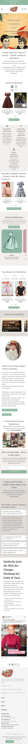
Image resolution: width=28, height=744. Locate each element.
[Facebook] (10, 664)
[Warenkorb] (25, 9)
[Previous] (12, 116)
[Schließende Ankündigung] (25, 2)
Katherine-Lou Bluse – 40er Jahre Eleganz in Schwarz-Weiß (20, 299)
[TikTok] (18, 664)
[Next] (16, 116)
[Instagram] (13, 664)
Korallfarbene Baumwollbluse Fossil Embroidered (7, 200)
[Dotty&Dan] (14, 9)
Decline (10, 741)
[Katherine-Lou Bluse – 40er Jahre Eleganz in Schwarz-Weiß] (21, 288)
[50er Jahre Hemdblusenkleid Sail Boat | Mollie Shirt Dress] (20, 189)
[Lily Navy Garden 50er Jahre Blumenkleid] (20, 100)
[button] (2, 9)
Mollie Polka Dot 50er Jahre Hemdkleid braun (7, 111)
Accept (18, 741)
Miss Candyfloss (6, 278)
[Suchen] (22, 9)
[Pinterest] (15, 664)
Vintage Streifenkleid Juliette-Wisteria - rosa (7, 299)
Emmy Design (14, 278)
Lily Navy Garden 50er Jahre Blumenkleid (20, 111)
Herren (16, 89)
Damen (12, 89)
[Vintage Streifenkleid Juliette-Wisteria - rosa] (7, 288)
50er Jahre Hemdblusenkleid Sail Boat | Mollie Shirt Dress (20, 200)
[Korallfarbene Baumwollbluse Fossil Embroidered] (7, 189)
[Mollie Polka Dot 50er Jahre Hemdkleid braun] (7, 100)
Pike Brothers (22, 278)
